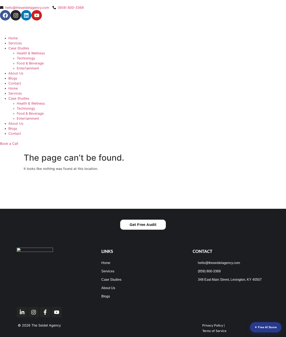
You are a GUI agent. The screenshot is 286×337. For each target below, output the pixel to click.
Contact (14, 83)
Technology (26, 58)
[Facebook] (5, 15)
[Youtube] (36, 15)
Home (13, 38)
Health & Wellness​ (31, 53)
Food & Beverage (30, 63)
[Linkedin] (26, 15)
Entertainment (28, 68)
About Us (15, 73)
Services (15, 43)
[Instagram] (15, 15)
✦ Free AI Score (266, 327)
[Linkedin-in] (22, 312)
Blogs (12, 78)
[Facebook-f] (45, 312)
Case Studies (18, 48)
